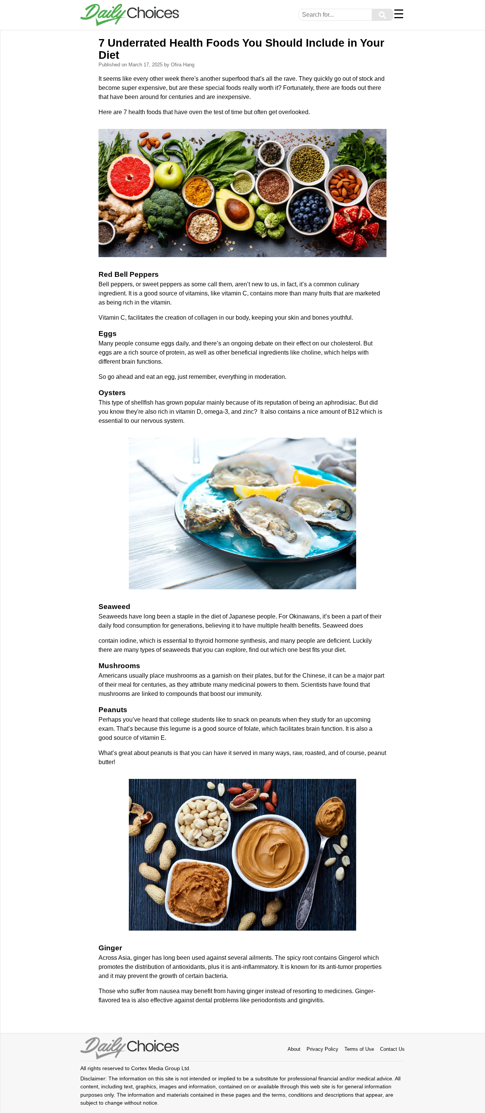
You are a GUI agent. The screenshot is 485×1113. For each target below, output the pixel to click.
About (294, 1049)
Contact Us (392, 1049)
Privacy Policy (322, 1049)
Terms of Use (359, 1049)
